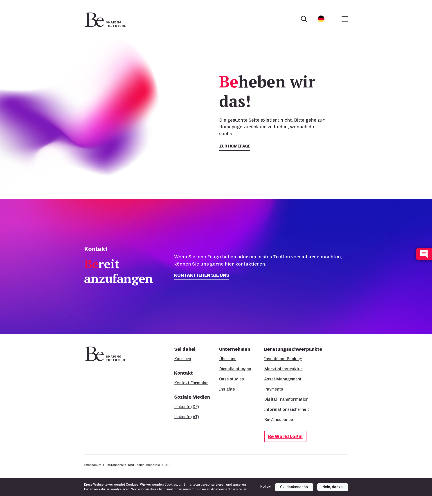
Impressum (92, 465)
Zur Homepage (234, 146)
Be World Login (285, 436)
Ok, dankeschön (294, 487)
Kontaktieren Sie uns (201, 275)
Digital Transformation (286, 399)
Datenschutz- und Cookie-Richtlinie (133, 465)
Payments (273, 389)
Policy (265, 486)
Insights (227, 389)
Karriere (182, 358)
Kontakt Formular (191, 382)
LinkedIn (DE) (186, 406)
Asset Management (283, 379)
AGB (168, 465)
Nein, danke (332, 487)
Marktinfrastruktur (283, 368)
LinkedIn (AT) (186, 416)
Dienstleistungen (235, 368)
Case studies (231, 379)
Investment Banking (283, 358)
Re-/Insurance (278, 419)
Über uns (227, 358)
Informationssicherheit (286, 409)
